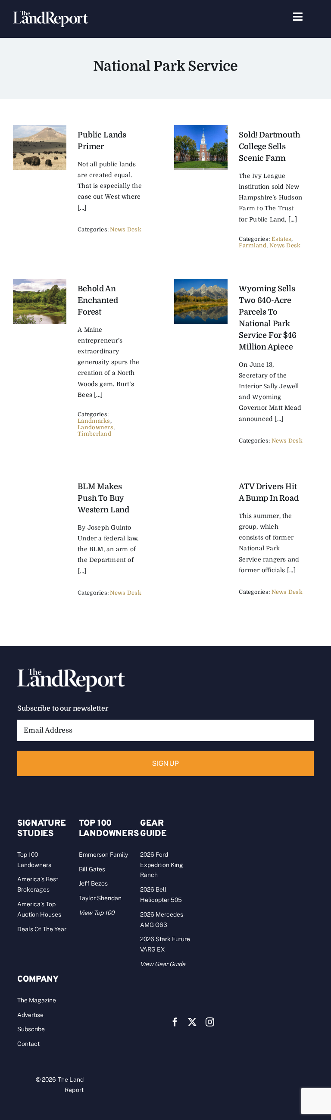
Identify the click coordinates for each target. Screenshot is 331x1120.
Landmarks (94, 421)
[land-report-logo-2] (50, 14)
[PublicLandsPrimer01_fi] (39, 129)
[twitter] (192, 1022)
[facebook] (175, 1022)
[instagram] (210, 1022)
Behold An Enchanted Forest (98, 300)
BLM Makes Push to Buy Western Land (103, 498)
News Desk (125, 229)
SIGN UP (165, 763)
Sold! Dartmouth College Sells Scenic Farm (269, 146)
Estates (282, 239)
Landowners (95, 427)
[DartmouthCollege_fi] (201, 129)
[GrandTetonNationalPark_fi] (201, 282)
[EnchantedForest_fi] (39, 282)
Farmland (252, 245)
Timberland (94, 434)
